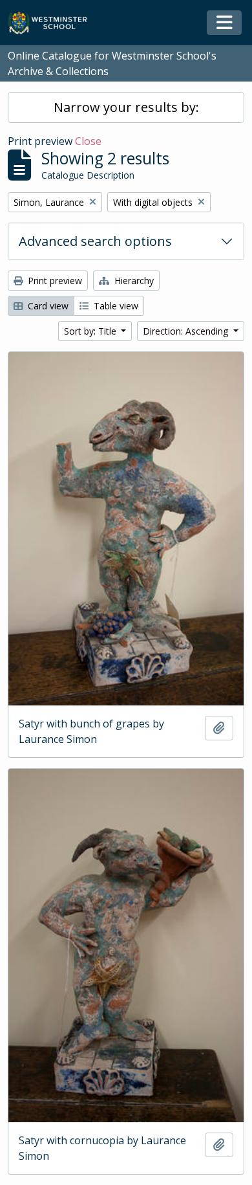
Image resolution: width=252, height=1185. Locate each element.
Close (88, 141)
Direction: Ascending (187, 331)
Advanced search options (95, 241)
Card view (46, 306)
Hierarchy (133, 280)
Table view (114, 306)
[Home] (53, 22)
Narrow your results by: (126, 107)
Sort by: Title (91, 331)
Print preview (53, 280)
